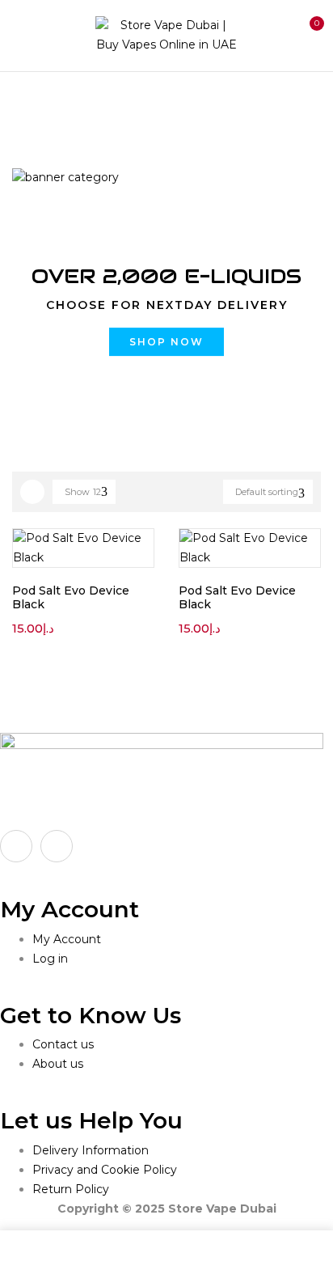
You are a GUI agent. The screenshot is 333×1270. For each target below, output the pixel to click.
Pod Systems (107, 105)
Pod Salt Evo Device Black (70, 597)
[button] (307, 33)
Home (30, 105)
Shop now (166, 342)
